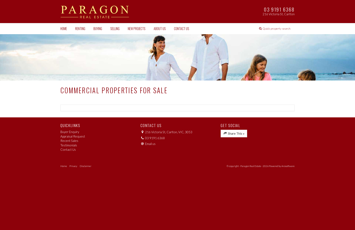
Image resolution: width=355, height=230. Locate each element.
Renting (80, 28)
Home (63, 28)
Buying (97, 28)
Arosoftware (288, 166)
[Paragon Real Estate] (95, 11)
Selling (115, 28)
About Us (160, 28)
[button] (275, 28)
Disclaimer (85, 166)
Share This (235, 133)
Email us (150, 144)
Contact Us (181, 28)
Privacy (73, 166)
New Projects (136, 28)
